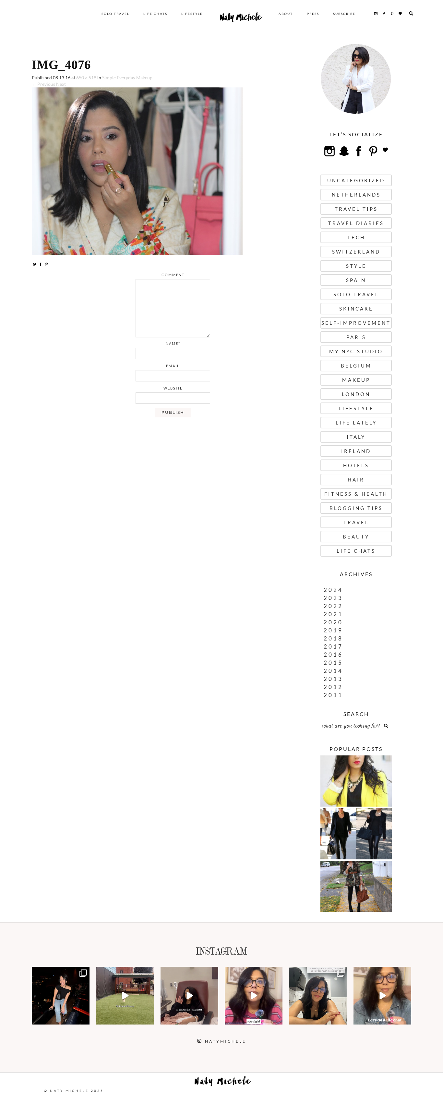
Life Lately (356, 422)
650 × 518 (86, 77)
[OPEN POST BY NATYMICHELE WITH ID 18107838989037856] (318, 996)
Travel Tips (356, 209)
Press (313, 14)
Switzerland (356, 252)
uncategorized (356, 180)
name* (173, 343)
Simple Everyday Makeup (127, 77)
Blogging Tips (356, 508)
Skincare (356, 308)
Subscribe (344, 14)
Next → (63, 84)
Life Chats (155, 14)
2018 (333, 638)
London (356, 394)
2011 (333, 695)
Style (356, 266)
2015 (333, 662)
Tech (356, 237)
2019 (333, 630)
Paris (356, 337)
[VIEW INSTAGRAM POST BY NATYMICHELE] (83, 1019)
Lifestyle (192, 14)
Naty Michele (240, 19)
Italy (356, 437)
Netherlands (356, 195)
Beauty (356, 536)
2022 (333, 606)
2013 (333, 678)
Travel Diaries (356, 223)
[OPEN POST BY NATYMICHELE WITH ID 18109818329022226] (253, 996)
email (173, 366)
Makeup (356, 380)
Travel (356, 522)
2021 (333, 614)
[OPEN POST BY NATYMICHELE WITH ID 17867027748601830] (382, 996)
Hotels (356, 465)
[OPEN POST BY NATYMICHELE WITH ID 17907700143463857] (189, 996)
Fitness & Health (356, 494)
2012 (333, 687)
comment (173, 275)
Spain (356, 280)
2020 (333, 622)
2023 (333, 598)
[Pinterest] (46, 263)
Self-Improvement (356, 323)
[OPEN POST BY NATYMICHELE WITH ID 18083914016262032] (125, 996)
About (286, 14)
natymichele (61, 972)
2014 (333, 670)
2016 (333, 654)
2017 (333, 646)
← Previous (43, 84)
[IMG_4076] (137, 171)
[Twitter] (35, 263)
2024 (333, 589)
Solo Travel (115, 14)
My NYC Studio (356, 351)
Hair (356, 479)
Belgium (356, 365)
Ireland (356, 451)
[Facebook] (40, 263)
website (173, 388)
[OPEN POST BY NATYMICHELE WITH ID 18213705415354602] (61, 996)
